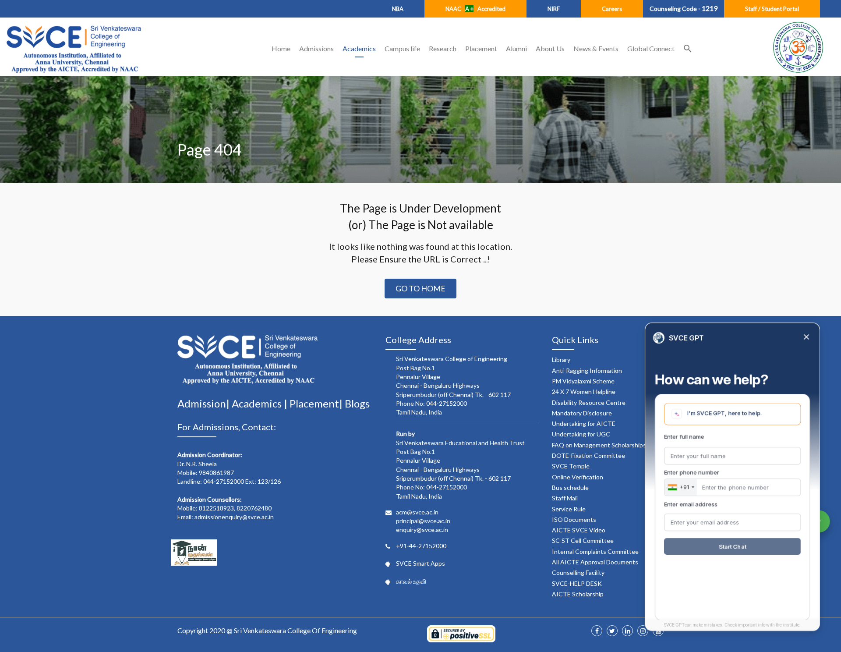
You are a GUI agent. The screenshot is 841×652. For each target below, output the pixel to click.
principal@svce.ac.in (423, 520)
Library (561, 359)
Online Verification (577, 477)
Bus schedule (570, 487)
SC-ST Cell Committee (583, 540)
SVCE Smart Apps (420, 563)
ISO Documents (574, 519)
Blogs (357, 403)
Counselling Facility (578, 572)
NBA (397, 8)
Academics (359, 48)
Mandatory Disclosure (582, 413)
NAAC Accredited (475, 8)
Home (281, 48)
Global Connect (651, 48)
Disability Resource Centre (588, 402)
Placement (481, 48)
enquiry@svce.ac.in (422, 529)
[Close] (806, 338)
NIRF (554, 8)
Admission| (204, 403)
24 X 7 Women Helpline (583, 391)
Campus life (402, 48)
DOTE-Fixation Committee (588, 455)
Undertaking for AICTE (583, 423)
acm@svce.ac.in (417, 512)
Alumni (516, 48)
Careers (612, 8)
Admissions (316, 48)
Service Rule (569, 509)
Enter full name (684, 436)
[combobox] (680, 487)
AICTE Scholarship (578, 594)
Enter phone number (691, 472)
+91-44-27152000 (421, 545)
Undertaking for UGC (581, 434)
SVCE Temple (571, 466)
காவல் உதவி (411, 581)
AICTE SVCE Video (578, 530)
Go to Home (420, 288)
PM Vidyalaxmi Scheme (583, 381)
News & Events (595, 48)
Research (442, 48)
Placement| (317, 403)
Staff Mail (565, 498)
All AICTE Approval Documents (595, 562)
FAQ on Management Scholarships (599, 445)
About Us (550, 48)
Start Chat (732, 546)
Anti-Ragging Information (587, 370)
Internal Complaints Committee (595, 551)
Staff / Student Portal (772, 8)
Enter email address (690, 503)
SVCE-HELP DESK (577, 583)
